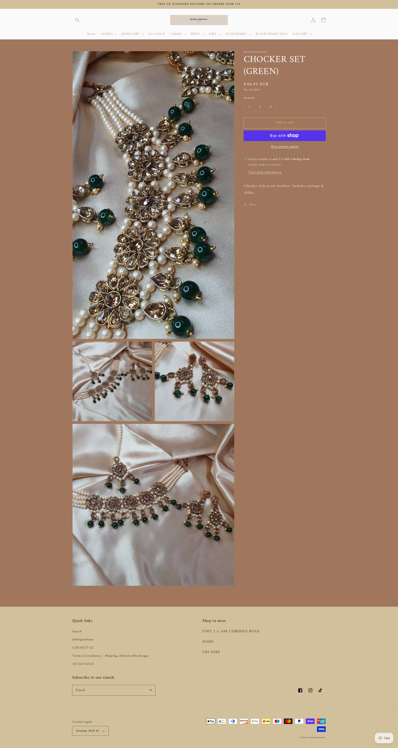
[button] (77, 20)
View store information (264, 172)
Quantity (249, 98)
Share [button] (253, 204)
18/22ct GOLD (83, 664)
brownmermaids (317, 737)
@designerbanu (82, 639)
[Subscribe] (150, 690)
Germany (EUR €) (87, 730)
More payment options (284, 147)
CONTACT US (83, 648)
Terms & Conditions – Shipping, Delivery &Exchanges (110, 656)
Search (77, 631)
